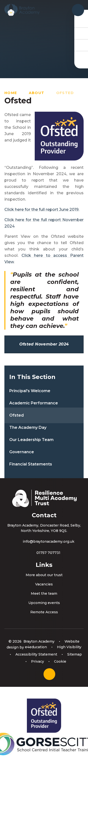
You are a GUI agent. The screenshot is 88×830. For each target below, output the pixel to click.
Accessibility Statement (36, 654)
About (36, 93)
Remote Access (44, 612)
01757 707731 (48, 552)
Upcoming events (44, 603)
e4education (36, 647)
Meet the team (44, 593)
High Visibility (69, 647)
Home (10, 93)
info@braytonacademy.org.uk (48, 541)
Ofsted (65, 93)
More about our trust (44, 575)
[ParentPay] (81, 57)
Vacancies (44, 584)
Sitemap (74, 654)
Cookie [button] (60, 661)
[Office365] (81, 45)
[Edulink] (81, 21)
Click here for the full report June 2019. (41, 209)
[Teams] (81, 33)
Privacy (37, 661)
